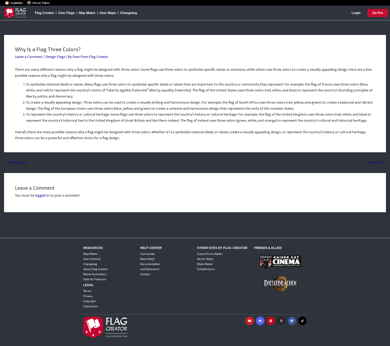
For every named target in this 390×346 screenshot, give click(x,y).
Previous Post (15, 162)
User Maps (108, 13)
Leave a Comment (29, 57)
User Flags (66, 13)
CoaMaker (16, 3)
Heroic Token (41, 3)
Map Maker (87, 13)
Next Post (377, 162)
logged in (42, 195)
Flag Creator (44, 13)
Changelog (128, 13)
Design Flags (55, 57)
